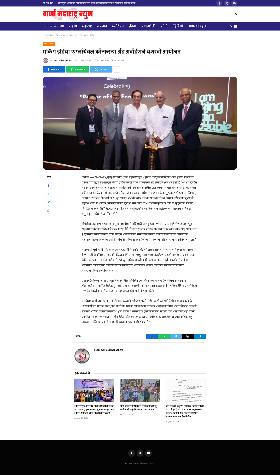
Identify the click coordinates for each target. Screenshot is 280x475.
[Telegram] (48, 202)
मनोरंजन (118, 26)
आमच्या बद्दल (197, 26)
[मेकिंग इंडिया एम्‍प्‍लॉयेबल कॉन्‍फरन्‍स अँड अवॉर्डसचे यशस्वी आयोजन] (140, 123)
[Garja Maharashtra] (68, 14)
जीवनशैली (148, 26)
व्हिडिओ (178, 26)
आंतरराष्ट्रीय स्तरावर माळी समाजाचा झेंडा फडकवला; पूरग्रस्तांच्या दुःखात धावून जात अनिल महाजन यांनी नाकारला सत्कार (94, 409)
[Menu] (235, 26)
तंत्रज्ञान (102, 26)
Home (45, 35)
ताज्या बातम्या (54, 26)
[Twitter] (48, 194)
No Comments (103, 60)
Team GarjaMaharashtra (63, 60)
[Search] (235, 14)
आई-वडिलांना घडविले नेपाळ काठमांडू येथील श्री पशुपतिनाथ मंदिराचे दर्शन (138, 408)
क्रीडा (132, 26)
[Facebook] (48, 185)
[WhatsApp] (48, 210)
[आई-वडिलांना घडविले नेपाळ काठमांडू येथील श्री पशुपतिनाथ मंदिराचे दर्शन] (140, 390)
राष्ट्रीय (73, 26)
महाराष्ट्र (87, 26)
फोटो (163, 26)
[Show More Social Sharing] (116, 69)
